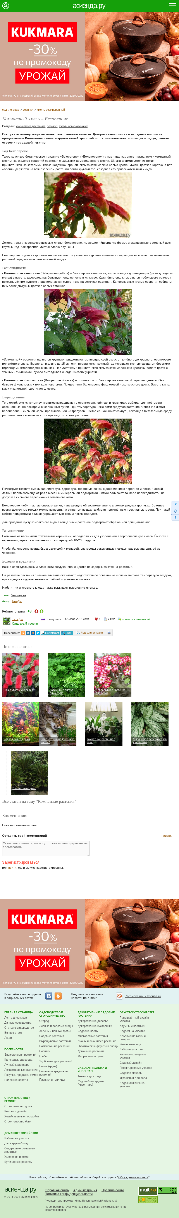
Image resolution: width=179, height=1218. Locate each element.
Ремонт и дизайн (15, 1111)
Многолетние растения (93, 1036)
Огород (44, 1021)
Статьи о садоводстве (19, 1027)
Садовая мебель (131, 1072)
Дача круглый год (16, 1143)
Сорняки (44, 1051)
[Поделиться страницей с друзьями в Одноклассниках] (23, 633)
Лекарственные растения (21, 1069)
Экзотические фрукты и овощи (98, 1046)
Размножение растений (54, 1046)
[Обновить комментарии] (175, 511)
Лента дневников (15, 1017)
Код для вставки (92, 632)
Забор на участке (131, 1049)
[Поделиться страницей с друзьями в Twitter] (38, 633)
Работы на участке (16, 1138)
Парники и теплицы (52, 1079)
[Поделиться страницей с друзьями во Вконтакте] (28, 633)
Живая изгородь (130, 1044)
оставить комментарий (136, 619)
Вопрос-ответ (13, 1032)
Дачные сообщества (17, 1022)
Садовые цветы (88, 1031)
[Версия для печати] (109, 633)
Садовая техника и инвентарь (92, 1069)
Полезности (13, 1049)
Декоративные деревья (93, 1021)
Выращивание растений (55, 1041)
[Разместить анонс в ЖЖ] (67, 633)
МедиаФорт (29, 1196)
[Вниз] (175, 517)
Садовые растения (51, 1036)
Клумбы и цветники (132, 1026)
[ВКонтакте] (48, 996)
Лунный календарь (16, 1064)
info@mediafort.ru (55, 1209)
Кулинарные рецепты (18, 1161)
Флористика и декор (91, 1056)
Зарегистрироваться (21, 862)
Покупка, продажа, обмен (21, 1074)
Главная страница (18, 1012)
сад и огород (10, 109)
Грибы (43, 1056)
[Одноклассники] (58, 996)
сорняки (28, 109)
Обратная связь (57, 1190)
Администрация (85, 1190)
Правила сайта (113, 1190)
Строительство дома (18, 1106)
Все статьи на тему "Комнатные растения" (39, 801)
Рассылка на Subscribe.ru (143, 996)
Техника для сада (89, 1076)
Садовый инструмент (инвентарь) (92, 1083)
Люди (8, 1037)
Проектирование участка (136, 1067)
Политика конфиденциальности (69, 1194)
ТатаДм (17, 601)
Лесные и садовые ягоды (56, 1026)
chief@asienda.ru (105, 1200)
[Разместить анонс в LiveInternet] (50, 633)
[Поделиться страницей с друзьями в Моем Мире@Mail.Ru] (33, 633)
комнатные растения (30, 126)
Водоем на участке (132, 1031)
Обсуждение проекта (133, 1177)
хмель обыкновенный (51, 109)
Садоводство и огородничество (52, 1014)
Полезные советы (16, 1079)
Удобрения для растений (55, 1061)
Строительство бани (17, 1121)
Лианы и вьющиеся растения (97, 1041)
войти (12, 867)
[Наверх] (175, 504)
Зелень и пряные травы (55, 1031)
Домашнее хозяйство (21, 1133)
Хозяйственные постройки (21, 1116)
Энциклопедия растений (20, 1054)
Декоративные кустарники (95, 1026)
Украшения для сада (133, 1078)
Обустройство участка (137, 1012)
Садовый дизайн (130, 1062)
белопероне (18, 595)
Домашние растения (91, 1051)
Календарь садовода (18, 1059)
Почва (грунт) (48, 1066)
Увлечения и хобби (16, 1156)
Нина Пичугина (84, 1200)
